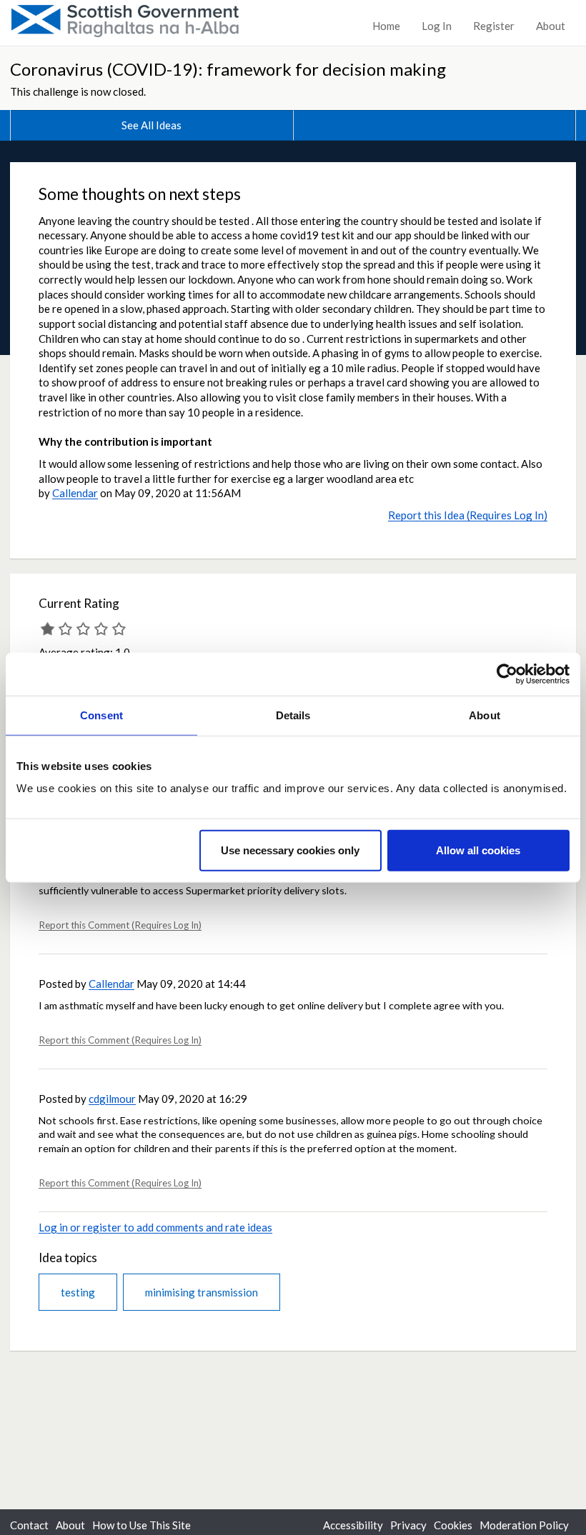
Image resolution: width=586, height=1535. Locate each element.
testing (78, 1292)
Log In (437, 25)
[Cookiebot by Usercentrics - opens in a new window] (507, 673)
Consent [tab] (101, 715)
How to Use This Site (141, 1525)
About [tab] (484, 715)
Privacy (408, 1525)
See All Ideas (151, 125)
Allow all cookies (478, 850)
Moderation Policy (524, 1525)
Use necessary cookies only (290, 850)
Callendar (75, 492)
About (550, 25)
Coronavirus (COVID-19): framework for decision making (228, 69)
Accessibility (353, 1525)
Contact (29, 1525)
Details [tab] (293, 715)
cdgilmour (112, 1098)
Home (386, 25)
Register (494, 25)
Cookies (453, 1525)
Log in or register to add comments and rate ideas (155, 1227)
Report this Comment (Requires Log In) (120, 925)
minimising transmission (201, 1292)
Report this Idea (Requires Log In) (467, 515)
